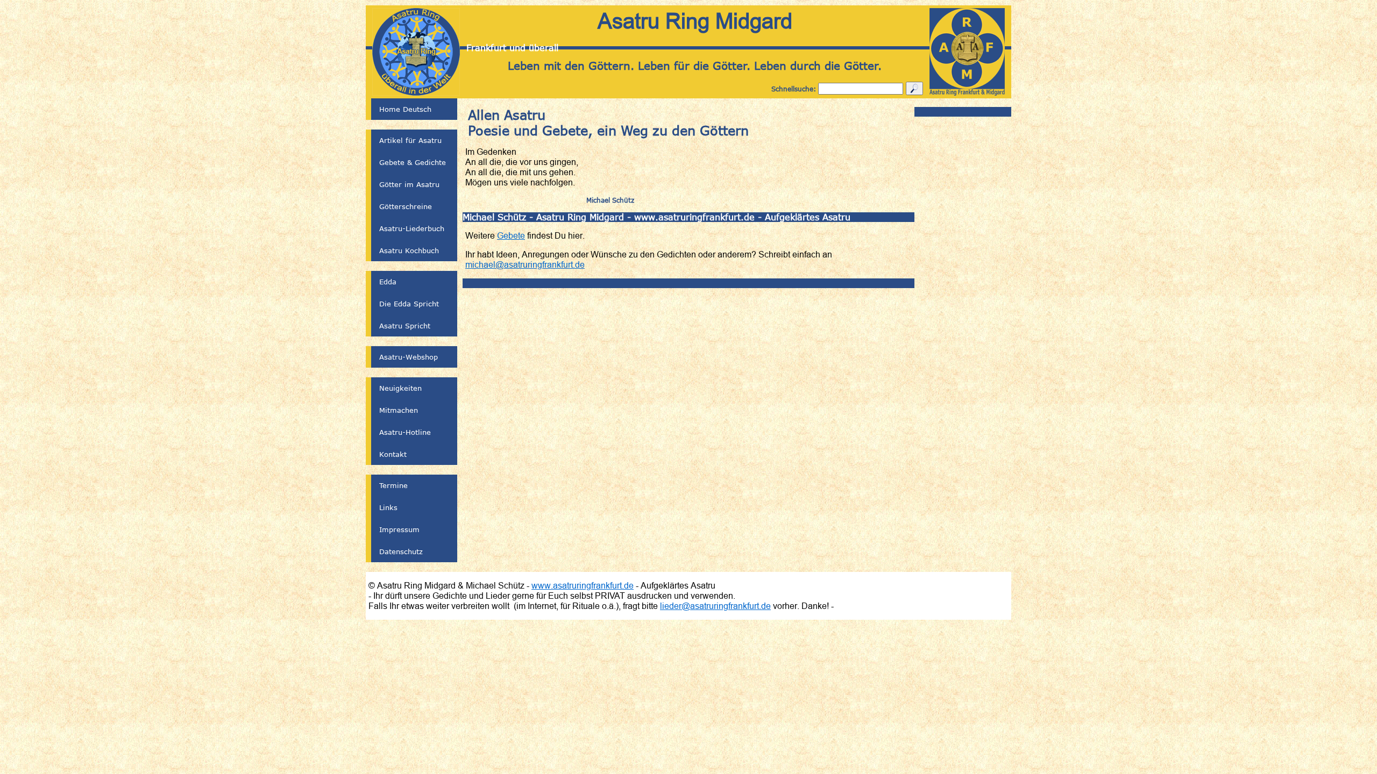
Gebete (511, 235)
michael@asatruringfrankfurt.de (525, 264)
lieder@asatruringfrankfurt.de (715, 606)
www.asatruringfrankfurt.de (582, 585)
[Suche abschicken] (914, 88)
